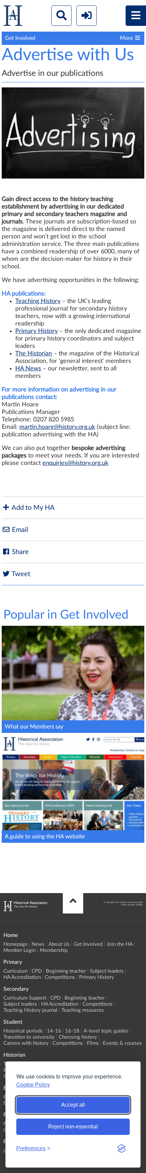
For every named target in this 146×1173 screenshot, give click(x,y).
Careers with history (26, 1043)
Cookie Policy (33, 1084)
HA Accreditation (22, 977)
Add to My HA (32, 507)
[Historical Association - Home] (25, 909)
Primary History (36, 331)
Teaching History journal (30, 1010)
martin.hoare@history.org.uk (57, 427)
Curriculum (15, 971)
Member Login (19, 950)
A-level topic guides (106, 1031)
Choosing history (78, 1037)
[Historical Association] (12, 17)
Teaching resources (82, 1010)
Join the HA (119, 944)
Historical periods (23, 1031)
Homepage (15, 944)
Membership (54, 950)
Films (93, 1043)
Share (19, 552)
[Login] (86, 15)
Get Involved (88, 944)
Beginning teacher (66, 971)
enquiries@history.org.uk (75, 463)
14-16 (54, 1031)
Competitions (60, 977)
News (38, 944)
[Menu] (136, 15)
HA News (28, 369)
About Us (59, 944)
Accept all (73, 1105)
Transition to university (29, 1037)
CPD (37, 971)
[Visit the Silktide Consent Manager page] (121, 1148)
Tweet (20, 574)
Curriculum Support (24, 998)
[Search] (61, 15)
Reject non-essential (73, 1126)
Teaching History (37, 301)
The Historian (33, 354)
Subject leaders (107, 971)
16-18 (72, 1031)
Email (19, 529)
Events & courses (122, 1043)
